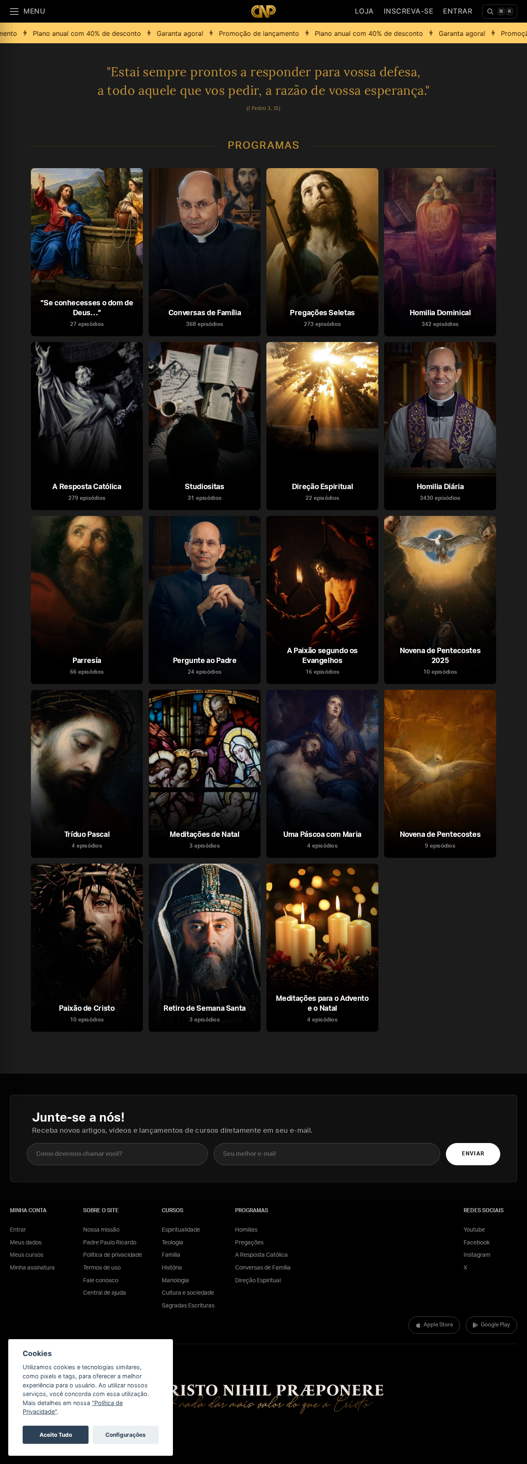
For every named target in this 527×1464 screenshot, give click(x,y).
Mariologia (175, 1281)
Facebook (477, 1243)
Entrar (457, 11)
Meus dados (26, 1243)
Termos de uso (102, 1268)
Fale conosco (100, 1281)
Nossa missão (101, 1230)
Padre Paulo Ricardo (109, 1243)
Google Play (495, 1325)
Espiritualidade (181, 1230)
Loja (364, 11)
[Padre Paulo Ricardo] (263, 11)
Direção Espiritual (258, 1281)
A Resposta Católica (261, 1255)
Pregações (249, 1243)
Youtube (474, 1230)
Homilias (246, 1230)
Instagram (477, 1255)
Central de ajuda (104, 1293)
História (172, 1268)
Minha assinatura (32, 1268)
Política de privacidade (112, 1255)
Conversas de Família (263, 1268)
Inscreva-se (409, 11)
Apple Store (438, 1325)
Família (171, 1255)
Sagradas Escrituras (188, 1306)
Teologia (172, 1243)
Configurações (125, 1434)
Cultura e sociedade (188, 1293)
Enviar (473, 1154)
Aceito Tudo (56, 1434)
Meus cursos (26, 1255)
